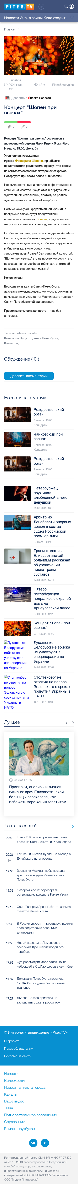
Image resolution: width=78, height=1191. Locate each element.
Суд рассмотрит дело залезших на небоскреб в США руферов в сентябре (45, 952)
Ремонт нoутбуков (19, 1129)
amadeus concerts (24, 333)
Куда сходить (55, 18)
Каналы (10, 1094)
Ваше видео (14, 1101)
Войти (71, 6)
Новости (11, 18)
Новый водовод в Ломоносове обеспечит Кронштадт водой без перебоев (40, 934)
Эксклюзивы (31, 18)
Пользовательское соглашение (30, 1115)
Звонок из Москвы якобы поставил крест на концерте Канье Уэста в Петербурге (41, 862)
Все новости (71, 814)
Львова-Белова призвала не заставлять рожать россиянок (38, 987)
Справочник (14, 1122)
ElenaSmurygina (63, 85)
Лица (8, 1108)
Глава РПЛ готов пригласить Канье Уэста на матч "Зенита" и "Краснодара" (44, 827)
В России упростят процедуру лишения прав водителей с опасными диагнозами (45, 915)
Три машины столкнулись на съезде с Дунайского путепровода (44, 844)
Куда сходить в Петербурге (39, 338)
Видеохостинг (16, 1081)
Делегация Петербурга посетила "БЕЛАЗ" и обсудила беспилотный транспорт (40, 970)
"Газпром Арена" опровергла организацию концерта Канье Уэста (42, 880)
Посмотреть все (21, 364)
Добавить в (31, 98)
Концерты (11, 343)
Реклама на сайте (17, 1056)
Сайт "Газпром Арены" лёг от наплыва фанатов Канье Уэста (44, 896)
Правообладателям (18, 1048)
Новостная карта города (24, 1088)
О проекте (11, 1041)
